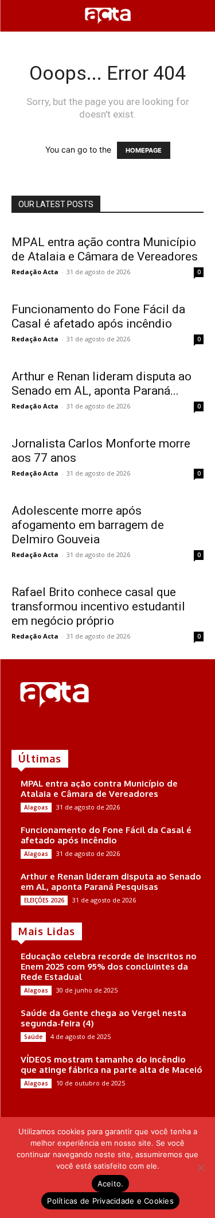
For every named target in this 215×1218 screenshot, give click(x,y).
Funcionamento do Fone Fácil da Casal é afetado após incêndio (98, 316)
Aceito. (110, 1183)
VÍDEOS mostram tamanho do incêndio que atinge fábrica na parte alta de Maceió (111, 1064)
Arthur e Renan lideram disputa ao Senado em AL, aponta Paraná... (101, 383)
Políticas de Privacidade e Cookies (110, 1200)
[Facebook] (19, 730)
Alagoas (36, 807)
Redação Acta (34, 271)
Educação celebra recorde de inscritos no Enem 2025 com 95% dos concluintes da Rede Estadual (109, 966)
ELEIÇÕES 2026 (44, 900)
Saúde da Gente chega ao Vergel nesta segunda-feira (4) (103, 1018)
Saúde (33, 1037)
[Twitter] (52, 730)
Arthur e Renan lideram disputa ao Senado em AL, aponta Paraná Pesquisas (111, 881)
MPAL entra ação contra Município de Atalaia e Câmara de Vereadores (104, 249)
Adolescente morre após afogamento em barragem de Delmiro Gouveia (87, 525)
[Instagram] (36, 730)
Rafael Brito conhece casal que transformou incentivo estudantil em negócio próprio (98, 606)
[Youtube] (68, 730)
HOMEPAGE (144, 150)
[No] (200, 1167)
